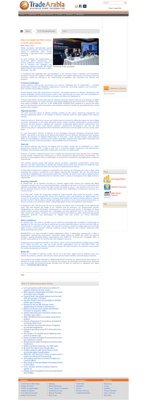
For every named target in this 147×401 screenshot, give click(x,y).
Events (78, 388)
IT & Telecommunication (29, 393)
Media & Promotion (55, 393)
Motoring (52, 384)
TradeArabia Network (83, 393)
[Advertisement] (115, 218)
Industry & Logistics (28, 391)
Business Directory (47, 14)
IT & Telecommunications (46, 31)
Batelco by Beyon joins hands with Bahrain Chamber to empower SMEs (41, 310)
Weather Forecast (118, 187)
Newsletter (80, 14)
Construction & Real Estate (30, 384)
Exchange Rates (118, 179)
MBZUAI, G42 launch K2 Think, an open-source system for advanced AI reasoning (43, 355)
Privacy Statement (110, 391)
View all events (109, 94)
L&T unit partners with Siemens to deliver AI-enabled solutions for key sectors (42, 289)
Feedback (107, 388)
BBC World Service (116, 194)
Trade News (32, 14)
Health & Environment (28, 395)
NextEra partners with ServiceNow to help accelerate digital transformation (41, 351)
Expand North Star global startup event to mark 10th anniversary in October (43, 297)
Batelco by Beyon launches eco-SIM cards (41, 346)
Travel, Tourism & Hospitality (58, 388)
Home (22, 14)
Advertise (69, 14)
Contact (60, 14)
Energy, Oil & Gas (27, 386)
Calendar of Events (117, 88)
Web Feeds (108, 395)
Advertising (107, 384)
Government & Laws (55, 391)
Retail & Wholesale (55, 386)
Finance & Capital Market (29, 388)
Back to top (53, 395)
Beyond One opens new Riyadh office (39, 348)
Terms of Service (109, 393)
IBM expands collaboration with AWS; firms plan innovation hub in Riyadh (43, 293)
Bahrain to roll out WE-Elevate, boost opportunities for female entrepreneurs (39, 306)
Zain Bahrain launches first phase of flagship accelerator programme (42, 326)
